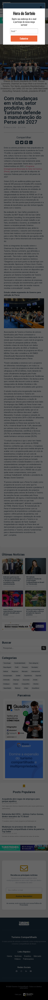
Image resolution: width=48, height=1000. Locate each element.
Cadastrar (24, 38)
